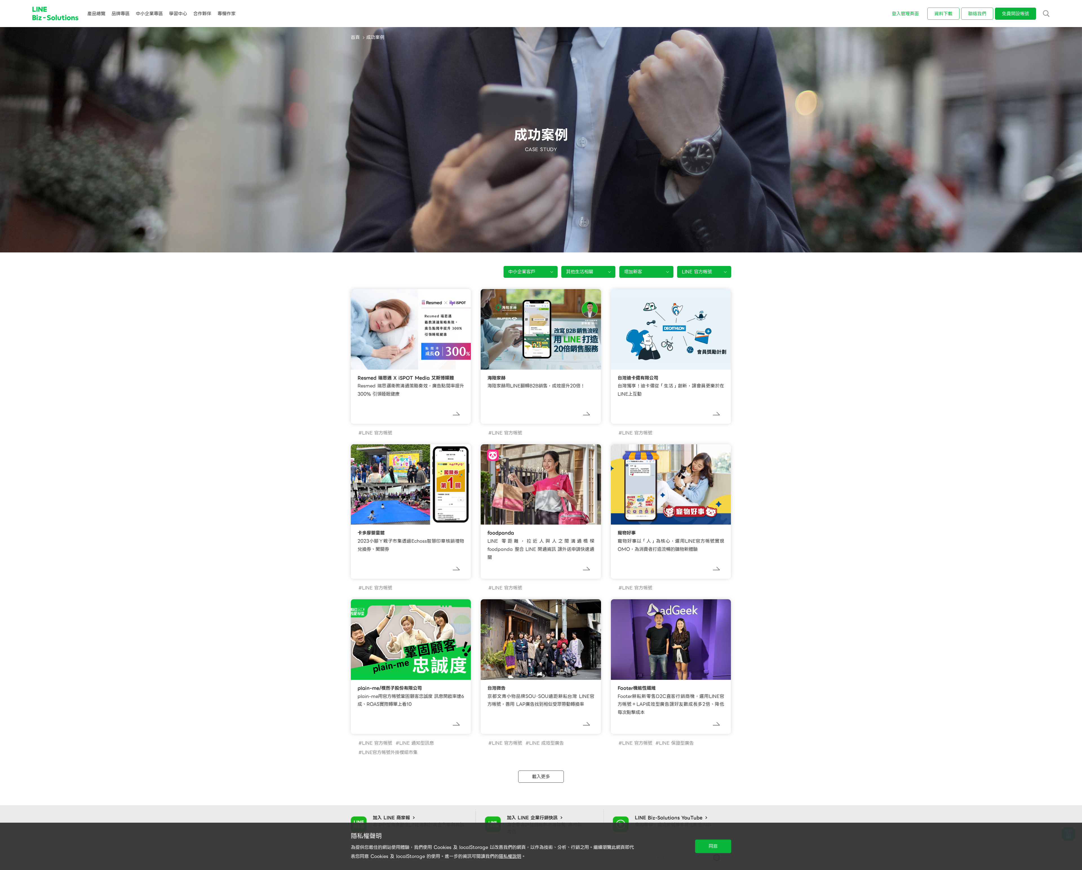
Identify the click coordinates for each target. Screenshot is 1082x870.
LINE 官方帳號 (377, 432)
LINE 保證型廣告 (676, 743)
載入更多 (541, 776)
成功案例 (375, 37)
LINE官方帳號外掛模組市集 (390, 752)
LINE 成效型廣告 (546, 743)
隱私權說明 (510, 856)
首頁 (355, 37)
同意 (713, 846)
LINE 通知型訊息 (416, 743)
